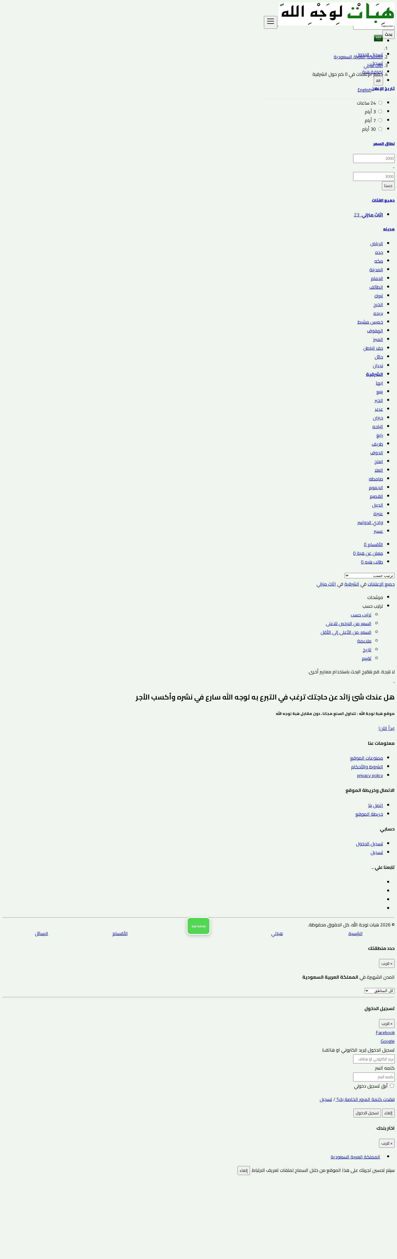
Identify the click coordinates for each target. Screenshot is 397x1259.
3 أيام (370, 111)
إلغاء (388, 1113)
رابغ (379, 435)
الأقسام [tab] (373, 544)
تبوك (378, 295)
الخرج (378, 304)
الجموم (376, 487)
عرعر (379, 409)
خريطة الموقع (369, 814)
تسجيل (377, 63)
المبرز (378, 339)
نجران (378, 365)
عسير (378, 531)
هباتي (277, 933)
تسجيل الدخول (369, 54)
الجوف (376, 452)
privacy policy (370, 775)
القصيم (376, 496)
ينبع (379, 391)
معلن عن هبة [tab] (368, 553)
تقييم (366, 658)
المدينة (376, 269)
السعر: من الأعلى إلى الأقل (346, 632)
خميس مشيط (370, 322)
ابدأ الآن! (386, 728)
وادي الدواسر (370, 522)
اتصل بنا (375, 805)
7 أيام (370, 120)
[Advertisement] (220, 1215)
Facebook (385, 1032)
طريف (377, 444)
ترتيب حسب (361, 614)
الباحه (377, 426)
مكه (378, 261)
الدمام (377, 278)
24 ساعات (366, 102)
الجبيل (377, 505)
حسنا (388, 185)
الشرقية (374, 374)
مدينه (389, 229)
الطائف (376, 287)
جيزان (378, 417)
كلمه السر (385, 1067)
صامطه (376, 478)
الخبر (379, 400)
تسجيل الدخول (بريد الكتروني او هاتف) (358, 1049)
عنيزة (378, 513)
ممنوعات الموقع (366, 758)
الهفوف (375, 330)
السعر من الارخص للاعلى (348, 623)
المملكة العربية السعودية (355, 1156)
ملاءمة (364, 640)
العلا (379, 470)
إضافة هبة (372, 71)
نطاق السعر (384, 143)
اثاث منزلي (326, 584)
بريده (378, 313)
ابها (379, 383)
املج (378, 461)
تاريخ (367, 649)
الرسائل (41, 933)
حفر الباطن (373, 348)
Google (388, 1041)
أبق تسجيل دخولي (371, 1086)
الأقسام (120, 933)
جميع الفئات (383, 200)
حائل (379, 356)
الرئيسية (355, 933)
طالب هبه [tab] (372, 561)
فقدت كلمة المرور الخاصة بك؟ (365, 1099)
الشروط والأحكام (367, 766)
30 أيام (369, 129)
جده (379, 252)
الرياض (376, 243)
